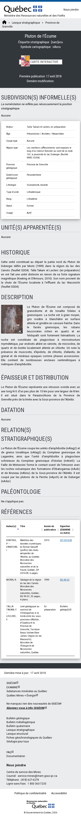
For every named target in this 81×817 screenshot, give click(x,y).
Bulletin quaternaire (18, 726)
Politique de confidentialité (30, 793)
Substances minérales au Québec (26, 691)
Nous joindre (71, 9)
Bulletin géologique (18, 718)
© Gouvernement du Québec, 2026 (40, 812)
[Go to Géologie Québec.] (4, 22)
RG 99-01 (65, 580)
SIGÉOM (11, 683)
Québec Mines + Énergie (21, 695)
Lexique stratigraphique (20, 729)
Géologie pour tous (17, 741)
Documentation (15, 756)
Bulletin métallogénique (20, 722)
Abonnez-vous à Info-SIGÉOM (25, 708)
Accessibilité (59, 793)
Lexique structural (17, 733)
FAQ (8, 752)
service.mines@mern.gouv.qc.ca (37, 775)
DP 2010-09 (66, 540)
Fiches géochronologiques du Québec (29, 737)
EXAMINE (11, 687)
